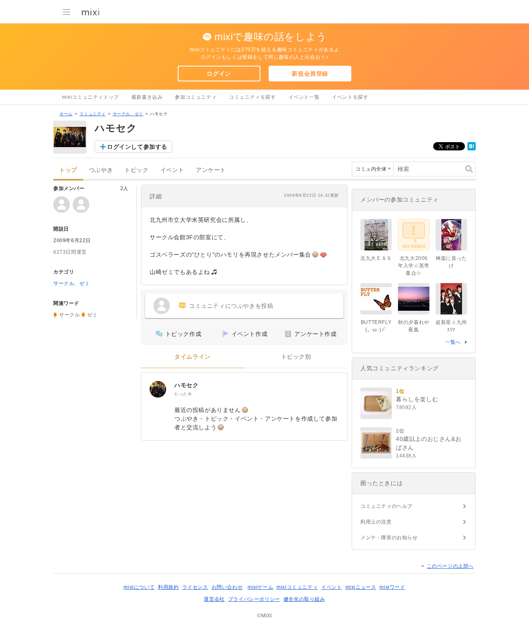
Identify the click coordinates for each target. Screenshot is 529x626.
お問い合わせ (227, 587)
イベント (172, 170)
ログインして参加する (137, 146)
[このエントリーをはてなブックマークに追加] (471, 149)
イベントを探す (350, 97)
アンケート (211, 170)
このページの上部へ (450, 566)
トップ (68, 170)
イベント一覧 (304, 97)
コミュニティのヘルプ (386, 506)
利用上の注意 (376, 522)
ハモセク (186, 385)
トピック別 (296, 357)
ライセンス (195, 587)
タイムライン (192, 357)
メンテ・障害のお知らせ (389, 537)
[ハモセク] (158, 389)
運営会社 (214, 599)
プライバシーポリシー (254, 599)
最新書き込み (147, 97)
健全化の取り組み (304, 599)
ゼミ (92, 315)
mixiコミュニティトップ (90, 97)
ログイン (219, 73)
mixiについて (139, 587)
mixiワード (392, 587)
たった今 (183, 394)
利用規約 (168, 587)
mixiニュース (361, 587)
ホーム (66, 114)
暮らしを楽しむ (417, 399)
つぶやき (101, 170)
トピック (136, 170)
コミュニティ (92, 114)
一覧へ (453, 342)
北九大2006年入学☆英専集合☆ (413, 265)
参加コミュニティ (196, 97)
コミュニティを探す (252, 97)
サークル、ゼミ (128, 114)
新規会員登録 (310, 73)
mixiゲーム (260, 587)
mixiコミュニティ (297, 587)
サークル (69, 315)
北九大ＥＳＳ (376, 258)
